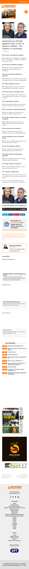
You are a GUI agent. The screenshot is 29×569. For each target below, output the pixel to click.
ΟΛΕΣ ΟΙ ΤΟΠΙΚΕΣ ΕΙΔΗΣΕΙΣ (14, 506)
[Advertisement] (14, 391)
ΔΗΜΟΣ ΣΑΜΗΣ (14, 511)
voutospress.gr (15, 234)
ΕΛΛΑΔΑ (14, 517)
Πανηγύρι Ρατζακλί (12, 366)
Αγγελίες (14, 539)
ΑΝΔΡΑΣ (14, 527)
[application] (14, 209)
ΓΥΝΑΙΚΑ (14, 525)
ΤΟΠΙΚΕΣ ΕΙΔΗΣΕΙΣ (14, 504)
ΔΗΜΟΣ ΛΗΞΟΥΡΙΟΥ (14, 510)
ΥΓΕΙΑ (14, 521)
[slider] (24, 209)
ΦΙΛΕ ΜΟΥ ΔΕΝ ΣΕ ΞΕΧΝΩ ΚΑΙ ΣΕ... (16, 345)
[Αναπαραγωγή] (4, 209)
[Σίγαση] (21, 209)
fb (3, 234)
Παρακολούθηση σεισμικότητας (14, 540)
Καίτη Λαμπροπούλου (13, 354)
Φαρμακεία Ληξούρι (14, 537)
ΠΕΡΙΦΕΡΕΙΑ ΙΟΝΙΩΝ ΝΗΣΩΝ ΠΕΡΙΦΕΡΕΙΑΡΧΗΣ (14, 514)
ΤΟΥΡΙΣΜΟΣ (14, 523)
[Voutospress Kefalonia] (8, 6)
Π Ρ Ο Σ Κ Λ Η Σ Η (7, 330)
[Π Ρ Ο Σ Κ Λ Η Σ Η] (14, 320)
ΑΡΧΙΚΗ (14, 503)
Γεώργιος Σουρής (12, 352)
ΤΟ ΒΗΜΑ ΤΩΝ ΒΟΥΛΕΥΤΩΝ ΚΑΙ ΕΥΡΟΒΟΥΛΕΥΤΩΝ (14, 507)
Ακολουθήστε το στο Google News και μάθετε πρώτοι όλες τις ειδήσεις (17, 224)
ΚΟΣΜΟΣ (14, 518)
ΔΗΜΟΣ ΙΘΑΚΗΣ (14, 513)
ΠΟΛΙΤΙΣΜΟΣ (14, 524)
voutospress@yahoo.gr (14, 491)
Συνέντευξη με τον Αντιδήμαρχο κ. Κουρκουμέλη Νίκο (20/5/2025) (21, 476)
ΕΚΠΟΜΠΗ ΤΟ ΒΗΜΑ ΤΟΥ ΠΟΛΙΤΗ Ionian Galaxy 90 (14, 236)
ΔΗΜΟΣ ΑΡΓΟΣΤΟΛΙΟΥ (14, 509)
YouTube (21, 234)
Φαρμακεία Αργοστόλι (14, 536)
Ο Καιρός (14, 535)
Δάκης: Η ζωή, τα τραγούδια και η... (15, 360)
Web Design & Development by (17, 565)
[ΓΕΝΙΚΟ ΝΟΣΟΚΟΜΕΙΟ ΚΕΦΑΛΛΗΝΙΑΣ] (14, 292)
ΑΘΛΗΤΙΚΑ (14, 520)
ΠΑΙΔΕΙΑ (14, 528)
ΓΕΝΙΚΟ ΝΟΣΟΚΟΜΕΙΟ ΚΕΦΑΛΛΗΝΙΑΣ (11, 302)
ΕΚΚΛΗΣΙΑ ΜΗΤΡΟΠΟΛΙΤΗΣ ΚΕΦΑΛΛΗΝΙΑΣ (14, 516)
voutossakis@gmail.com (14, 493)
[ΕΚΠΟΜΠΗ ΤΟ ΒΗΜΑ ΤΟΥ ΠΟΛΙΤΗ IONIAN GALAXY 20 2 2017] (14, 265)
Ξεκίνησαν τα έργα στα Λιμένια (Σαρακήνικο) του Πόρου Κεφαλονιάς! (6, 476)
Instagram (8, 234)
